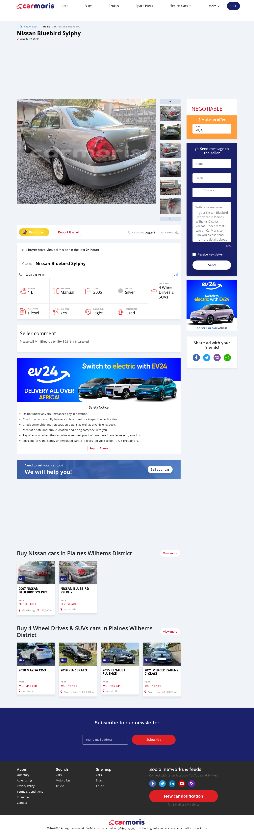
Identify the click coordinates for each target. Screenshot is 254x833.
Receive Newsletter (210, 254)
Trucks (114, 6)
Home (46, 26)
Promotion (24, 797)
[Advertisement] (72, 71)
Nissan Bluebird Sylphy (70, 26)
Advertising (24, 780)
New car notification (183, 796)
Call (176, 274)
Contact (22, 803)
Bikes (88, 6)
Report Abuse (98, 448)
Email (199, 178)
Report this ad (68, 232)
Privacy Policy (26, 786)
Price (197, 126)
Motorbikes (63, 780)
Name (199, 164)
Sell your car (160, 469)
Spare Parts (144, 6)
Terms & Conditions (30, 791)
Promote (36, 232)
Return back (30, 26)
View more (170, 553)
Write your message (208, 207)
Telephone (208, 190)
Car (54, 26)
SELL (233, 6)
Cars (65, 6)
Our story (23, 775)
